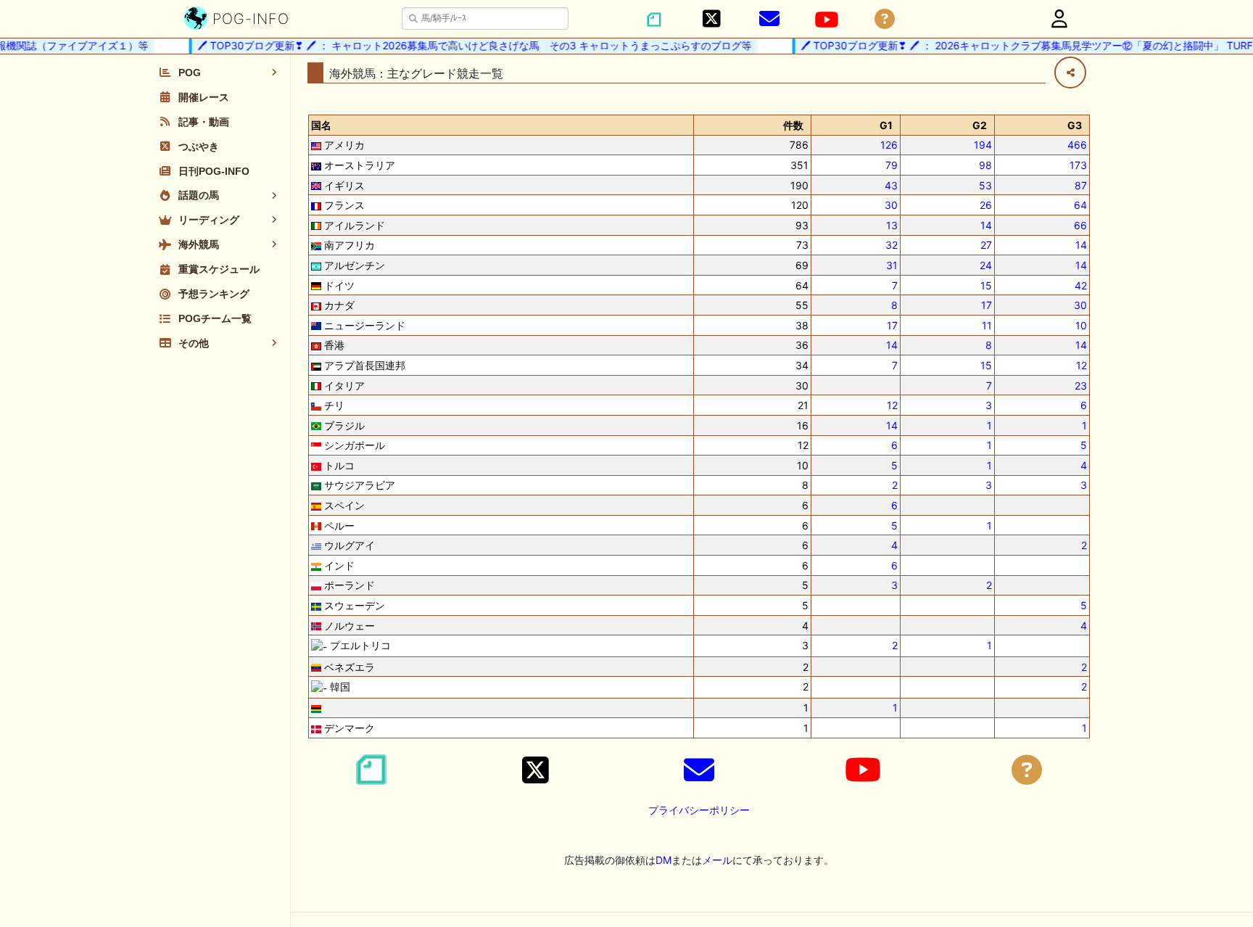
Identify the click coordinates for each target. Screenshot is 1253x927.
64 (1080, 205)
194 (983, 145)
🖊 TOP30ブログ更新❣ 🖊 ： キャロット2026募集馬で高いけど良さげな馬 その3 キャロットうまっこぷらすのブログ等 (466, 45)
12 (1081, 365)
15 (986, 285)
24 (986, 265)
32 (891, 245)
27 (986, 245)
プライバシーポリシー (699, 810)
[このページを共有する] (1070, 72)
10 (1081, 325)
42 (1081, 285)
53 (985, 185)
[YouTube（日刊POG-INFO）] (826, 19)
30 (891, 205)
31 (892, 265)
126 (889, 145)
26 (986, 205)
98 (985, 165)
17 (986, 305)
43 (891, 185)
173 (1078, 165)
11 (987, 325)
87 (1081, 185)
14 (986, 225)
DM (663, 860)
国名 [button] (321, 125)
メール (717, 860)
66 (1080, 225)
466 (1077, 145)
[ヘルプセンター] (884, 19)
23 (1081, 385)
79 (891, 165)
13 (892, 225)
